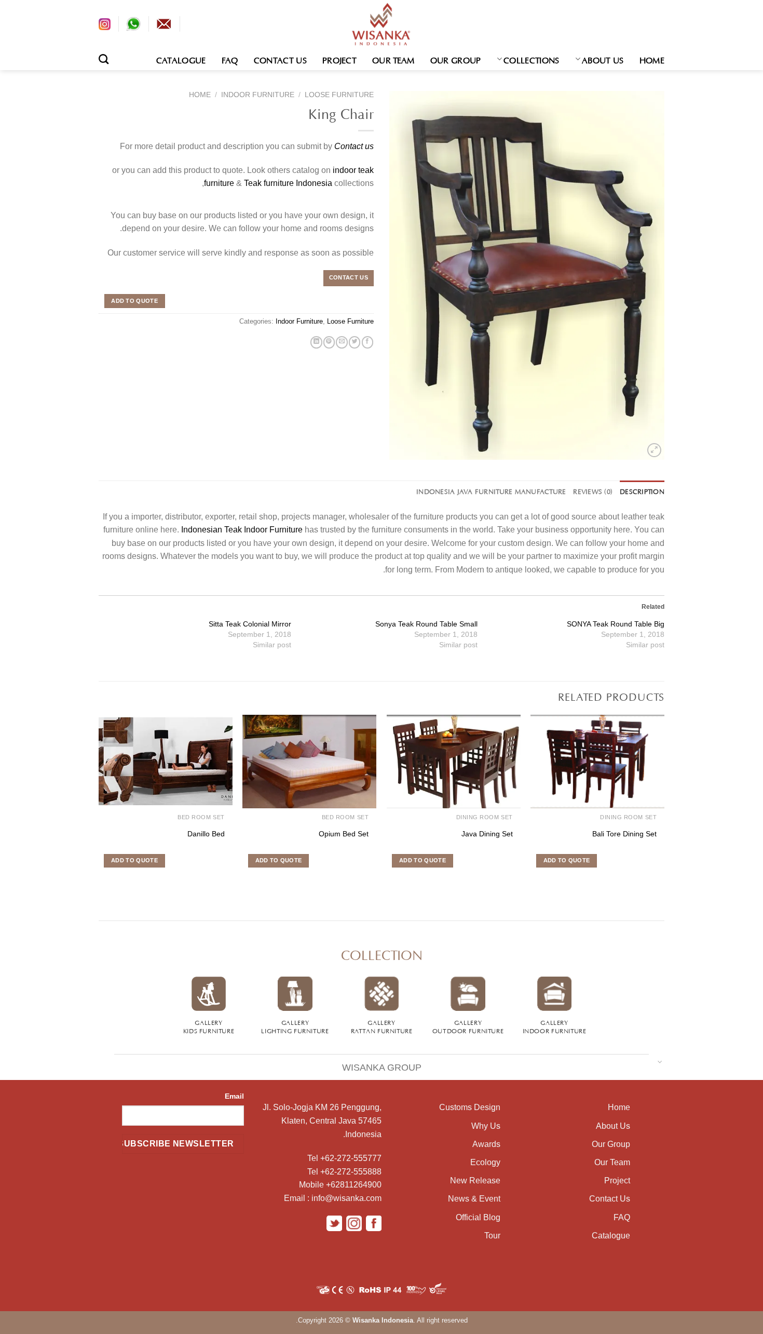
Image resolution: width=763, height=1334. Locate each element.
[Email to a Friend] (341, 342)
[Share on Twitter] (354, 342)
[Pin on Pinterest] (329, 342)
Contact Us (280, 59)
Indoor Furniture (257, 95)
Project (339, 59)
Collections (531, 59)
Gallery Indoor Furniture (555, 1026)
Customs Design (469, 1107)
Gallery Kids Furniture (209, 1026)
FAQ (230, 59)
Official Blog (478, 1217)
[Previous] (664, 806)
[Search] (103, 59)
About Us (603, 59)
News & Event (474, 1198)
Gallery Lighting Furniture (295, 1026)
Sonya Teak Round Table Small (426, 624)
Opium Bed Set (344, 834)
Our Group (455, 59)
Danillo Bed (206, 834)
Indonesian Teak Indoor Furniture (242, 529)
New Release (475, 1180)
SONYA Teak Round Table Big (615, 624)
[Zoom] (654, 450)
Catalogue (181, 59)
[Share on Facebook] (367, 342)
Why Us (485, 1126)
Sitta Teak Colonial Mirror (250, 624)
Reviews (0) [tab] (592, 490)
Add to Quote (134, 301)
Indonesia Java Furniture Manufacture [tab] (491, 490)
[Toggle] (660, 1061)
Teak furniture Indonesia (288, 183)
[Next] (99, 806)
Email (234, 1096)
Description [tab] (642, 490)
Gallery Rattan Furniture (382, 1026)
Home (651, 59)
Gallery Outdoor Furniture (467, 1026)
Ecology (485, 1162)
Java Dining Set (487, 834)
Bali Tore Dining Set (624, 834)
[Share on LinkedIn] (316, 342)
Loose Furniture (339, 95)
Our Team (393, 59)
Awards (486, 1144)
